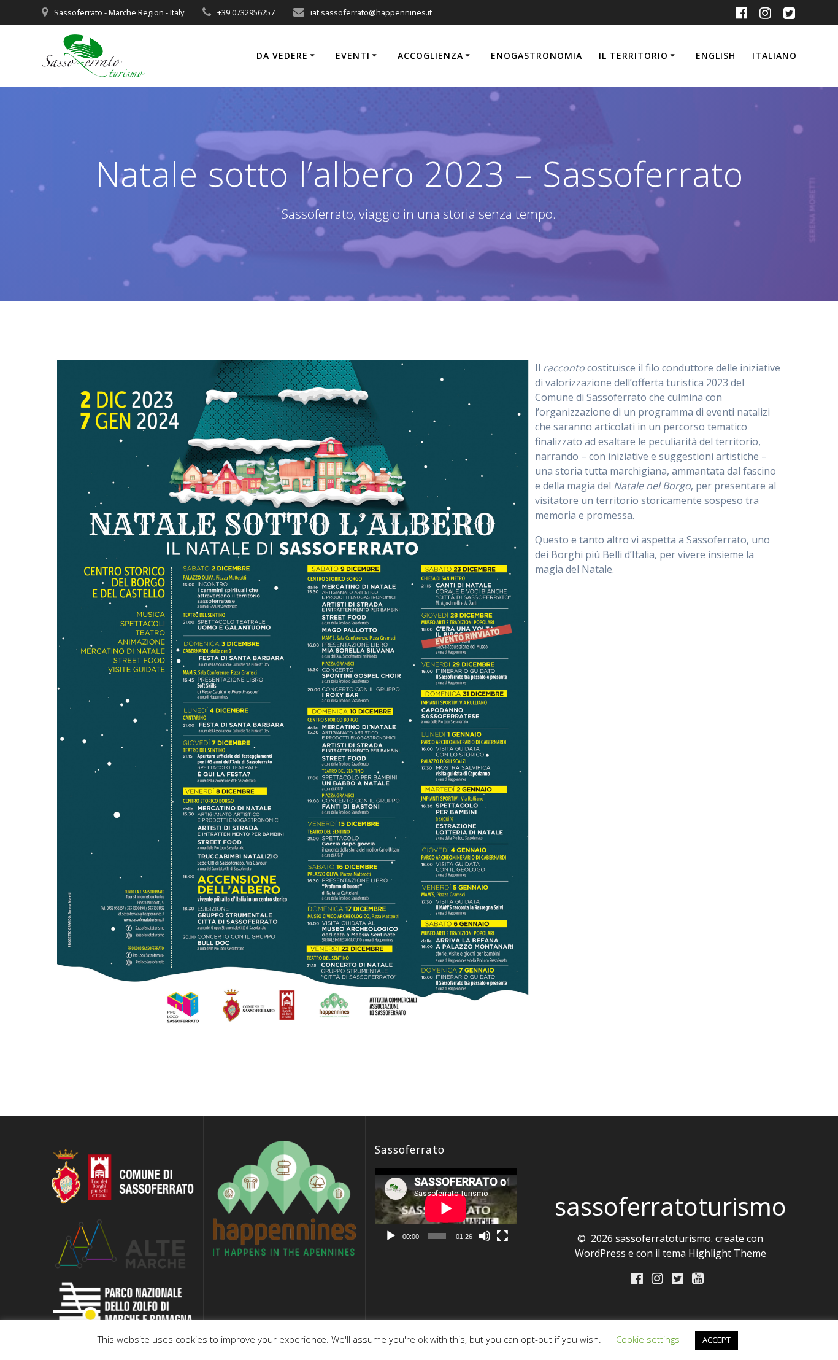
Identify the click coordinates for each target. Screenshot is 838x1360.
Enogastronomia (536, 55)
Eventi (353, 55)
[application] (446, 1208)
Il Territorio (633, 55)
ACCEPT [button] (716, 1339)
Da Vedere (282, 55)
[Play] (391, 1236)
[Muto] (485, 1236)
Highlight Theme (727, 1253)
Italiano (774, 55)
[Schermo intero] (502, 1236)
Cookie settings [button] (648, 1339)
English (716, 55)
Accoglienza (430, 55)
